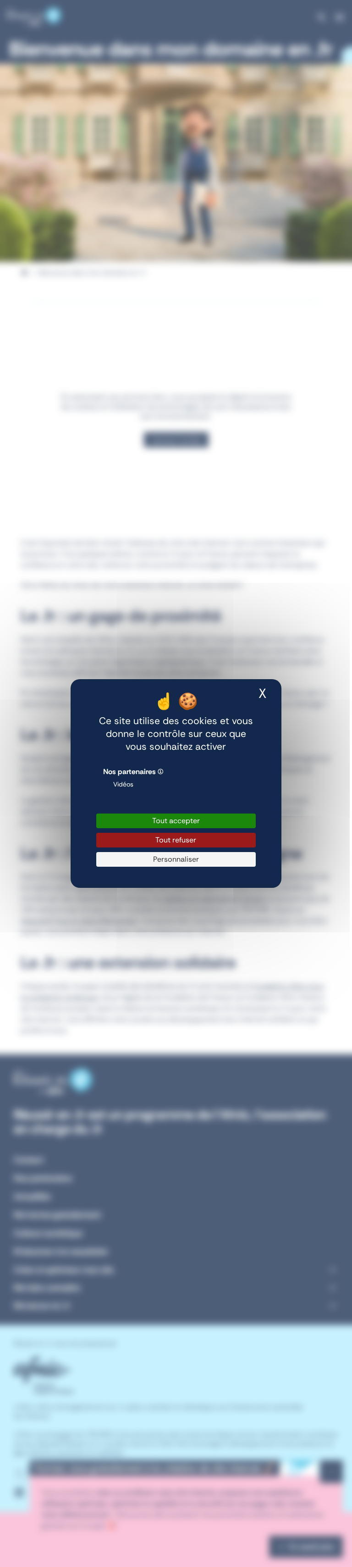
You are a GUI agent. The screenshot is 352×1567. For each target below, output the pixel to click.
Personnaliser (176, 859)
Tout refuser (175, 840)
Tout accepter (176, 820)
